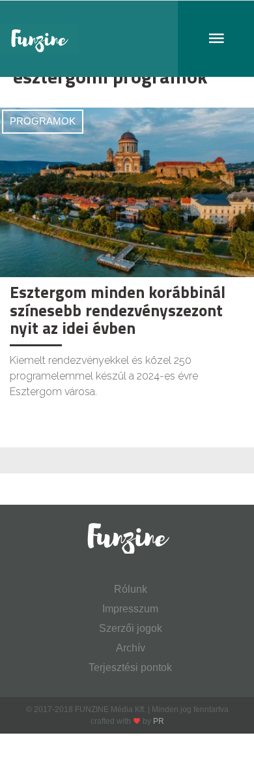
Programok (43, 121)
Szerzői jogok (130, 628)
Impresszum (130, 608)
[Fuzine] (127, 39)
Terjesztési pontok (130, 667)
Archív (130, 647)
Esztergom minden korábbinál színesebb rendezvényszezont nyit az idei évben (117, 310)
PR (158, 721)
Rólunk (130, 589)
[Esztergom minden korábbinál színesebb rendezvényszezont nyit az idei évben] (127, 191)
